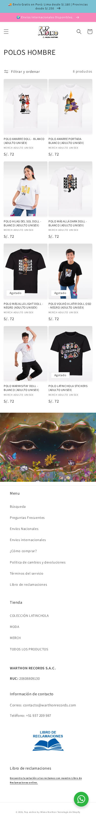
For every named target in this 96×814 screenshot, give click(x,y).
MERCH (15, 638)
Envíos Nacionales (24, 528)
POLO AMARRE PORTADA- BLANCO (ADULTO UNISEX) (66, 141)
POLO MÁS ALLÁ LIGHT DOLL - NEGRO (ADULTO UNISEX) (23, 306)
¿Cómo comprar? (23, 551)
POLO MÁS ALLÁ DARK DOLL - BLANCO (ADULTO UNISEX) (67, 223)
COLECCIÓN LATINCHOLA (29, 615)
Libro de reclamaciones (28, 584)
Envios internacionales (28, 540)
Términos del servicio (27, 573)
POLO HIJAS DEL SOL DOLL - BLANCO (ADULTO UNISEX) (22, 223)
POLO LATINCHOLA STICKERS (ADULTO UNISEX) (67, 388)
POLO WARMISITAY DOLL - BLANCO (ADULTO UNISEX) (21, 388)
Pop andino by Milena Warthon (40, 812)
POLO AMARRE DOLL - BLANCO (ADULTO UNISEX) (24, 141)
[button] (6, 31)
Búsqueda (18, 506)
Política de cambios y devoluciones (37, 562)
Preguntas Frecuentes (27, 517)
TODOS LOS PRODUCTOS (29, 649)
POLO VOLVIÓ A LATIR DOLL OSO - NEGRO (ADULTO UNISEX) (69, 306)
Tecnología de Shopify (68, 812)
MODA (14, 626)
